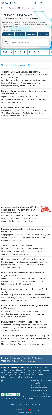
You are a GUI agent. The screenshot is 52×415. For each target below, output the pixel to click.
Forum (4, 358)
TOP (5, 52)
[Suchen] (6, 42)
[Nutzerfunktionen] (41, 3)
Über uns (5, 361)
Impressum (14, 405)
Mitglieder (26, 358)
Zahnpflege (8, 34)
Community (14, 358)
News (3, 8)
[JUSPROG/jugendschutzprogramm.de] (10, 394)
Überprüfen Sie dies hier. (40, 390)
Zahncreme (43, 34)
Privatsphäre (37, 405)
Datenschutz (25, 405)
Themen (12, 8)
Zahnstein (20, 34)
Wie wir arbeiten (28, 361)
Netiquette (37, 358)
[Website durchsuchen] (35, 3)
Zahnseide (31, 34)
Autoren (15, 361)
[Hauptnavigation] (48, 3)
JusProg (33, 398)
